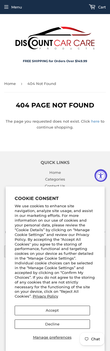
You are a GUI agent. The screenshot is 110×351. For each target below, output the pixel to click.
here (95, 121)
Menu (16, 7)
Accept (52, 310)
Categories (55, 179)
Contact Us (55, 186)
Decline (52, 324)
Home (10, 83)
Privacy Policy (45, 296)
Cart (101, 7)
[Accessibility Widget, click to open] (100, 175)
